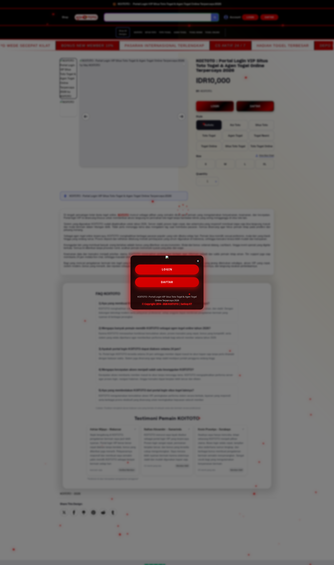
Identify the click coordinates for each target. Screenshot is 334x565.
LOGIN (167, 269)
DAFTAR (167, 282)
